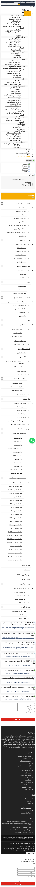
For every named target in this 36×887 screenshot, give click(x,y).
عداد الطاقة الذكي (21, 353)
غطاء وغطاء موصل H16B (15, 510)
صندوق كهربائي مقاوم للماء (19, 611)
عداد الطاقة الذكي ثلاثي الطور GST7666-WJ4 (18, 673)
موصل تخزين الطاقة (23, 574)
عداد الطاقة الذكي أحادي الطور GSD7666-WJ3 (18, 656)
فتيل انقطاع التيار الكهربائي (19, 305)
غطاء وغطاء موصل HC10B (15, 553)
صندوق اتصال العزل (17, 383)
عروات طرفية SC (21, 248)
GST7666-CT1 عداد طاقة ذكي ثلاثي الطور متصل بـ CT (18, 682)
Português (25, 170)
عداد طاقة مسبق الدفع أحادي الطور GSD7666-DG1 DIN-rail (18, 638)
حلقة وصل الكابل (21, 262)
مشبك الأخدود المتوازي (20, 229)
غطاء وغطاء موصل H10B (15, 507)
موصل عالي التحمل (23, 156)
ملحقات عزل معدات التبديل (19, 378)
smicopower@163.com (19, 2)
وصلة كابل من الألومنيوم (20, 251)
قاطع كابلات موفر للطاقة (19, 293)
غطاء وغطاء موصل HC (16, 546)
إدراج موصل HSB (17, 455)
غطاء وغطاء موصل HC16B (15, 556)
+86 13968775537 (17, 827)
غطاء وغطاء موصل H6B (16, 503)
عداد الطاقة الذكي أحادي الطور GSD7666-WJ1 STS (18, 699)
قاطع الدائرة (23, 357)
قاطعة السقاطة (22, 286)
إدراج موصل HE (18, 441)
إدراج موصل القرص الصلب (15, 448)
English (25, 164)
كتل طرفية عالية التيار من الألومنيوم (14, 110)
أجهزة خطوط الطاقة (23, 266)
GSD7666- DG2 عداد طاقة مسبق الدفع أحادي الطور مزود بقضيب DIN (18, 648)
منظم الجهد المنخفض (14, 97)
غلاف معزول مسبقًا (21, 211)
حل (30, 805)
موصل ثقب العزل (21, 207)
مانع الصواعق (22, 312)
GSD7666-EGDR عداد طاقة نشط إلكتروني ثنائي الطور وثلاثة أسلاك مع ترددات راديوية (18, 627)
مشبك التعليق (22, 222)
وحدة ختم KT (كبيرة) (21, 602)
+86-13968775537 (30, 2)
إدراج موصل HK (18, 462)
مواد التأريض (17, 57)
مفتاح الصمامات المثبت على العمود (13, 68)
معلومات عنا (27, 798)
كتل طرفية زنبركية (21, 417)
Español (25, 171)
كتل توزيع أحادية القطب (20, 403)
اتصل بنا (29, 810)
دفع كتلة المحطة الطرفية (19, 413)
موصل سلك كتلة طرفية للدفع (15, 114)
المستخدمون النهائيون (23, 153)
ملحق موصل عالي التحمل (19, 433)
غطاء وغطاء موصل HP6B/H (15, 532)
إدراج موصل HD (18, 445)
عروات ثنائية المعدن (21, 244)
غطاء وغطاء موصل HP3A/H (15, 489)
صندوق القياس (16, 147)
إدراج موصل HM (18, 466)
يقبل (33, 853)
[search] (19, 4)
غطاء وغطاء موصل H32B (15, 518)
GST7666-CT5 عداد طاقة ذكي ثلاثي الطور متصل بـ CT (18, 691)
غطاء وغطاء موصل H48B (15, 521)
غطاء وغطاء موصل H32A (15, 500)
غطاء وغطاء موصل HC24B (15, 560)
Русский (25, 166)
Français (25, 168)
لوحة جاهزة (23, 614)
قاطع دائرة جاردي (17, 366)
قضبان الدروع (22, 236)
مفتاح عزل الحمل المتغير (16, 336)
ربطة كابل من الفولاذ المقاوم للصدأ (13, 27)
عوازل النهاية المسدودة (20, 309)
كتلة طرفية (26, 399)
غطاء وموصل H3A (17, 482)
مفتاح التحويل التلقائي (16, 329)
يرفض (28, 853)
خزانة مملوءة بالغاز (21, 371)
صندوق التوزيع (25, 607)
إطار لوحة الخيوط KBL (20, 588)
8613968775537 (30, 859)
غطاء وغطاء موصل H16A (15, 496)
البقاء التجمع (23, 274)
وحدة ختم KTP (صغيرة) (20, 592)
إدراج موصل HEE (17, 452)
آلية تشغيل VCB (22, 374)
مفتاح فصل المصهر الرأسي (19, 344)
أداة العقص (26, 570)
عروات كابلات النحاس (20, 255)
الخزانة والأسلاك (25, 584)
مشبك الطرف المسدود (20, 218)
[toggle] (33, 197)
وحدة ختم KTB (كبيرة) (20, 595)
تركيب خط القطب (21, 270)
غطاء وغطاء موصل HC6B (15, 549)
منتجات (29, 801)
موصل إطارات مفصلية (16, 473)
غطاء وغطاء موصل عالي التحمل (15, 121)
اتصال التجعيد (26, 565)
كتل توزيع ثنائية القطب (20, 406)
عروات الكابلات (25, 240)
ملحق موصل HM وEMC (16, 469)
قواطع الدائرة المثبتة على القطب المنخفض (14, 362)
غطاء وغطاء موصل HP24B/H (14, 542)
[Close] (34, 867)
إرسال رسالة (18, 719)
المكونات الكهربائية (24, 349)
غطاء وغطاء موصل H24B (15, 514)
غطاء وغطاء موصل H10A (15, 493)
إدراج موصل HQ (18, 459)
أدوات (28, 282)
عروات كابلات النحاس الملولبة (15, 47)
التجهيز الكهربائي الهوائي (22, 203)
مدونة (29, 803)
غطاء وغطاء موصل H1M (16, 525)
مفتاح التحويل (22, 324)
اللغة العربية (29, 160)
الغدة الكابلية (26, 579)
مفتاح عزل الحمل (17, 333)
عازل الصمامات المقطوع (22, 297)
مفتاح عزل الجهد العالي (20, 341)
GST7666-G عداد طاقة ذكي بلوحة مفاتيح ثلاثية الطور (18, 665)
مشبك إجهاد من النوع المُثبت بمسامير (13, 32)
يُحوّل (28, 320)
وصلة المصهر (17, 77)
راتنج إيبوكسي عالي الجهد (15, 386)
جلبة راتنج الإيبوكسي (17, 390)
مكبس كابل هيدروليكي (20, 289)
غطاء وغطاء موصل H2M (16, 528)
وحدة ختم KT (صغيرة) (20, 599)
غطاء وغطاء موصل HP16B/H (14, 539)
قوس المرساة (22, 214)
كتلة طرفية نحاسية (21, 410)
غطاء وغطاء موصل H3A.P (15, 486)
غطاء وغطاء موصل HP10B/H (14, 535)
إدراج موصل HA (18, 438)
